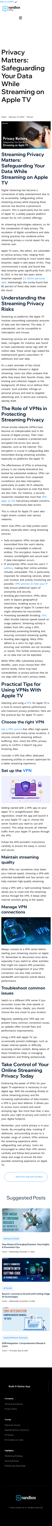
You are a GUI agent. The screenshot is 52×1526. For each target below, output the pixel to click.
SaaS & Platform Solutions (16, 1337)
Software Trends (11, 1238)
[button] (20, 18)
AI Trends (8, 1288)
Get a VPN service (11, 729)
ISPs (44, 615)
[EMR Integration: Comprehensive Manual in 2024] (26, 1319)
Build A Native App (19, 1386)
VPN (29, 703)
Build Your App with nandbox (29, 1176)
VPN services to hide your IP (31, 583)
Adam (4, 1252)
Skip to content (7, 1)
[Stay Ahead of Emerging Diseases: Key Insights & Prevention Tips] (26, 1220)
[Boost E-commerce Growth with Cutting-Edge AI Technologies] (26, 1270)
